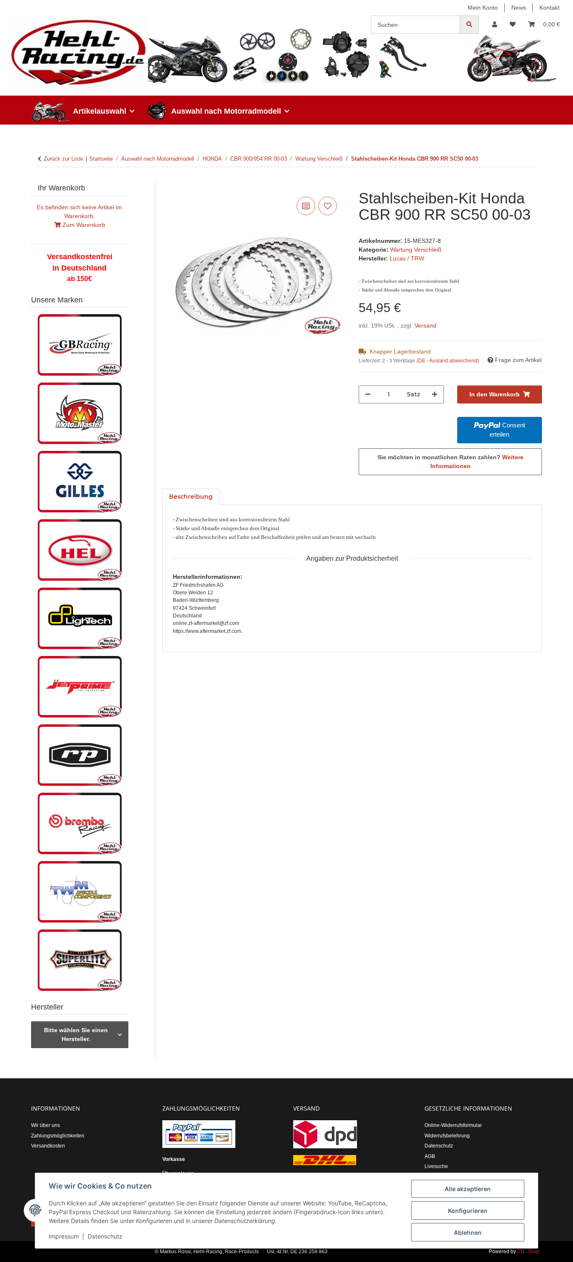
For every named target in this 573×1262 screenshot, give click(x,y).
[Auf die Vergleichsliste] (306, 206)
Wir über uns (45, 1125)
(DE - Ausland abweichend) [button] (448, 361)
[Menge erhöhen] (434, 394)
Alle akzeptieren (468, 1188)
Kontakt (549, 7)
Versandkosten (48, 1146)
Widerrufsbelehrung (447, 1136)
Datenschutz (105, 1236)
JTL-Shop (528, 1251)
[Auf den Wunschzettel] (327, 206)
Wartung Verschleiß (416, 249)
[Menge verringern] (368, 394)
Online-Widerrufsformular (453, 1125)
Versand (425, 325)
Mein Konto (483, 7)
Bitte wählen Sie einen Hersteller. (76, 1034)
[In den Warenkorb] (169, 185)
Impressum (64, 1236)
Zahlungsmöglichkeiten (57, 1136)
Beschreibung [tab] (191, 496)
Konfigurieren (467, 1210)
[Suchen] (469, 25)
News (518, 7)
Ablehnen (468, 1232)
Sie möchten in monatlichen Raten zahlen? (451, 461)
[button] (494, 24)
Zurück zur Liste (63, 159)
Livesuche (436, 1166)
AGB (430, 1156)
